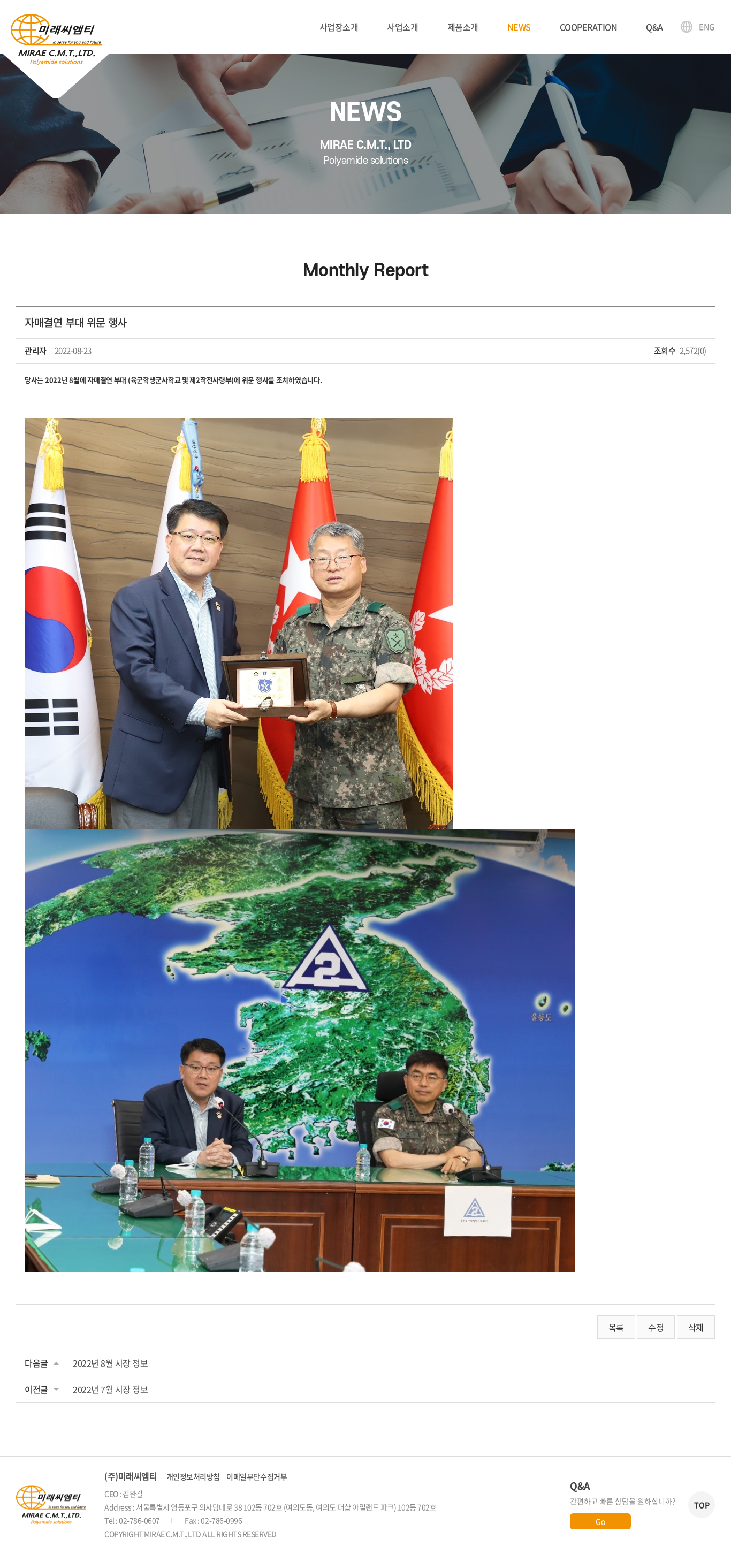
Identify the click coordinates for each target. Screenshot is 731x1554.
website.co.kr (347, 1533)
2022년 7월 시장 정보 (110, 1389)
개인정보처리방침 (193, 1476)
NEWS (519, 26)
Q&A (654, 26)
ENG (707, 27)
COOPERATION (589, 26)
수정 (656, 1327)
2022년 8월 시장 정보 (110, 1363)
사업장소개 (339, 26)
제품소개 (462, 26)
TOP (702, 1504)
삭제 (696, 1327)
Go (600, 1521)
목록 (616, 1327)
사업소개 (402, 26)
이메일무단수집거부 (256, 1476)
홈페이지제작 (298, 1533)
